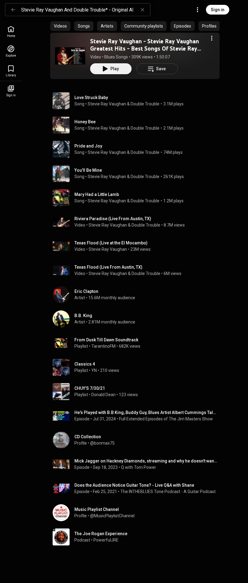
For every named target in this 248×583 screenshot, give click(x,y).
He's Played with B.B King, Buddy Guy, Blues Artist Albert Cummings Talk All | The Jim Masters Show (145, 412)
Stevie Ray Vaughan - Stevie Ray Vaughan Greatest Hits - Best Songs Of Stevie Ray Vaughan (144, 48)
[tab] (60, 26)
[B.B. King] (137, 319)
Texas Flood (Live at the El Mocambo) (111, 242)
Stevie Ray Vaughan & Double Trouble (123, 103)
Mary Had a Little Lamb (96, 194)
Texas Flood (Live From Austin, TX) (108, 267)
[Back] (13, 10)
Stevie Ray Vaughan (108, 249)
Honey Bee (85, 121)
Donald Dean (103, 394)
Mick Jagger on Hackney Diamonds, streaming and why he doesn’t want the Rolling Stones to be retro (145, 461)
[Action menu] (211, 38)
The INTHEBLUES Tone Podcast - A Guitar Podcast (168, 491)
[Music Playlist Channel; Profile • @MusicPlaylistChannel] (137, 513)
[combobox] (85, 10)
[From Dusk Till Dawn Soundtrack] (137, 343)
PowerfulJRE (106, 540)
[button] (70, 55)
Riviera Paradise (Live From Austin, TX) (112, 218)
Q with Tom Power (138, 467)
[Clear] (142, 10)
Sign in (217, 9)
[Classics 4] (137, 367)
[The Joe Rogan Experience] (137, 537)
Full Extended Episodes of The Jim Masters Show (166, 418)
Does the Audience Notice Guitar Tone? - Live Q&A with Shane (134, 485)
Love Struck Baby (91, 97)
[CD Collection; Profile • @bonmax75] (137, 440)
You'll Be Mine (88, 170)
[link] (10, 31)
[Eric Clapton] (137, 295)
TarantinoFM (103, 346)
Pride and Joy (88, 146)
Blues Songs (116, 57)
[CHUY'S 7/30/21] (137, 391)
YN (94, 370)
